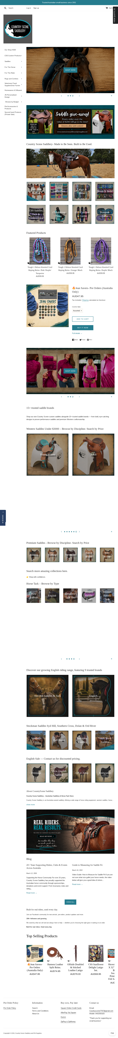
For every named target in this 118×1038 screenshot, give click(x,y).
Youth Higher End (70, 506)
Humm (63, 1017)
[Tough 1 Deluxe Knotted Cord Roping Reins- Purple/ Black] (101, 251)
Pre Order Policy (9, 1008)
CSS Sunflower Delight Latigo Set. (95, 967)
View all (70, 902)
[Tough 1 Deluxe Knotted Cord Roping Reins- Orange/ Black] (70, 251)
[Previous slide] (61, 95)
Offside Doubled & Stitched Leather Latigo (75, 967)
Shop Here (70, 70)
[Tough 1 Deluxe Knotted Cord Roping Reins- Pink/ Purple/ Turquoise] (39, 251)
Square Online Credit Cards (71, 1008)
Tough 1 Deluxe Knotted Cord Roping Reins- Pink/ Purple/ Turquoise (40, 270)
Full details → (77, 333)
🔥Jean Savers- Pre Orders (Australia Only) (35, 967)
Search (35, 1008)
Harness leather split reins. (55, 966)
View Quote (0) (114, 15)
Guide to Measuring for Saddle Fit (87, 865)
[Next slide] (79, 95)
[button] (2, 519)
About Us (35, 1014)
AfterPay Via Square (68, 1013)
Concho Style (76, 307)
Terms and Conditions (40, 1011)
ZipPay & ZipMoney (68, 1022)
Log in (28, 8)
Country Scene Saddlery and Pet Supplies (28, 1033)
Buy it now (82, 328)
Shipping (85, 300)
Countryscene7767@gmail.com (101, 1011)
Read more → (31, 893)
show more (30, 805)
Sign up (36, 8)
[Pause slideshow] (111, 95)
